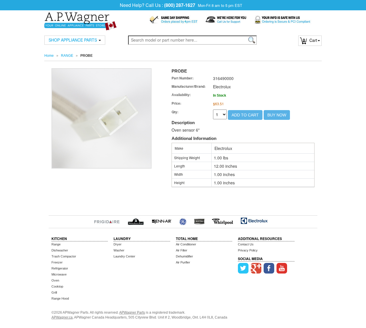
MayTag (199, 221)
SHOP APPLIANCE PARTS (73, 40)
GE (183, 221)
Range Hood (60, 298)
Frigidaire (107, 221)
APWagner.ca (62, 317)
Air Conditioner (186, 244)
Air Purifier (183, 262)
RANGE (67, 56)
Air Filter (181, 250)
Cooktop (57, 286)
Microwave (59, 274)
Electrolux (254, 221)
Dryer (118, 244)
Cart (310, 40)
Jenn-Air (161, 221)
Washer (119, 250)
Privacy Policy (248, 250)
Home (49, 56)
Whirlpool (223, 221)
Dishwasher (59, 250)
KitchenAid (135, 221)
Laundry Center (124, 256)
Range (56, 244)
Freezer (57, 262)
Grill (54, 292)
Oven (55, 280)
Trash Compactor (63, 256)
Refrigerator (59, 268)
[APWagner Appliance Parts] (80, 17)
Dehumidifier (184, 256)
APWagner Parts (132, 313)
